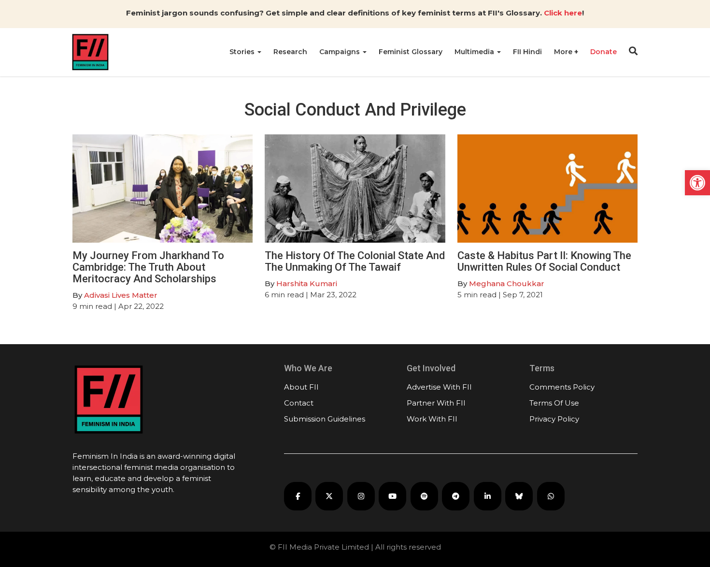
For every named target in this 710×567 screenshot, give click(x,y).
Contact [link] (298, 402)
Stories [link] (242, 51)
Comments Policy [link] (562, 387)
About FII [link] (301, 387)
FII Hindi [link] (527, 51)
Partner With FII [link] (436, 402)
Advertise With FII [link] (439, 387)
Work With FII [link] (432, 418)
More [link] (564, 51)
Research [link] (290, 51)
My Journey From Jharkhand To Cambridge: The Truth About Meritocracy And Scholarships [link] (148, 267)
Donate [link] (603, 51)
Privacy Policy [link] (554, 418)
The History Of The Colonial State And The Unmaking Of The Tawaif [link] (355, 261)
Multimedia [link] (475, 51)
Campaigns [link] (340, 51)
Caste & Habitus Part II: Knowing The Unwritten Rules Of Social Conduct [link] (544, 261)
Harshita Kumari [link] (306, 283)
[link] (697, 182)
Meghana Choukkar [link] (506, 283)
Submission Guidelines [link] (324, 418)
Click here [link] (563, 12)
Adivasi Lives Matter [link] (120, 295)
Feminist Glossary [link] (410, 51)
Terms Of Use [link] (554, 402)
